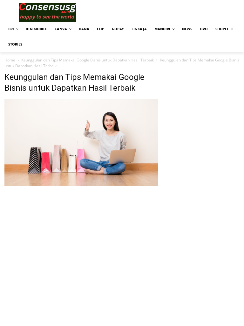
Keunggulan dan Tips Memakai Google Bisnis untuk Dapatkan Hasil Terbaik (87, 60)
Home (9, 60)
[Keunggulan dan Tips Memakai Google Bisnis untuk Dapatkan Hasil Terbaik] (81, 184)
